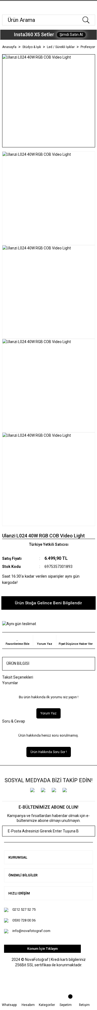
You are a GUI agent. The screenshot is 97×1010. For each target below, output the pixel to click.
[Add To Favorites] (17, 640)
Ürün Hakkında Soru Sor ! (48, 752)
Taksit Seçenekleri (17, 677)
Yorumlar (10, 683)
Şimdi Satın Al (71, 34)
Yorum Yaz (48, 713)
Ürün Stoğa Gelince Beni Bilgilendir (48, 603)
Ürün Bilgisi (17, 663)
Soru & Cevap (13, 721)
